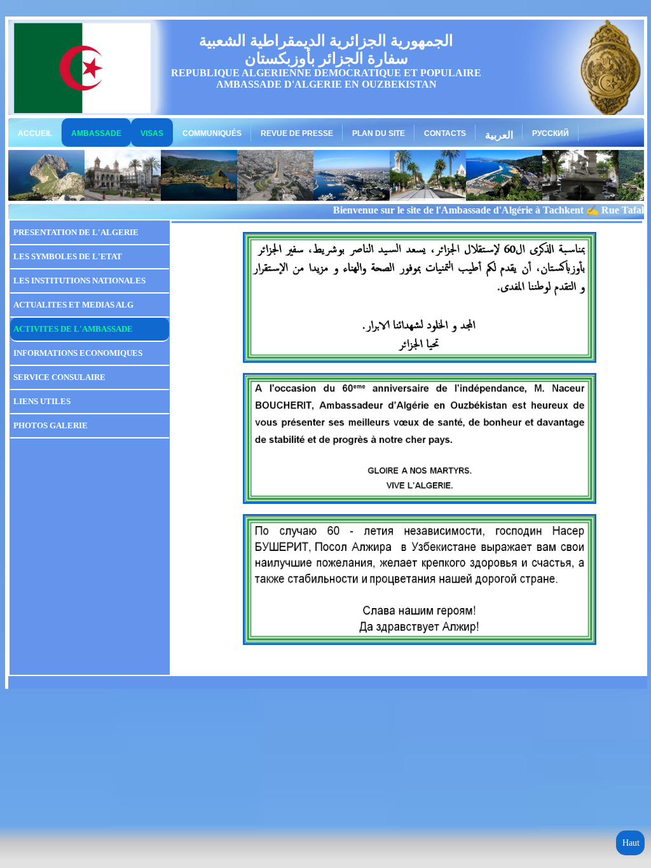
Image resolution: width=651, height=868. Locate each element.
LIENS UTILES (42, 401)
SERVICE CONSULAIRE (59, 377)
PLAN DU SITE (378, 133)
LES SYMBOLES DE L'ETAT (67, 256)
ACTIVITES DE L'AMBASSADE (73, 329)
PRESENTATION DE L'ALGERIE (76, 232)
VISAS (151, 133)
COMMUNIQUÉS (212, 133)
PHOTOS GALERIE (50, 425)
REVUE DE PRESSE (297, 133)
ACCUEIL (35, 133)
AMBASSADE (96, 133)
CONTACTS (445, 133)
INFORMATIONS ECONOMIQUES (77, 353)
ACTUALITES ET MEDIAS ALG (73, 304)
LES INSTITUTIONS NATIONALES (79, 280)
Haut (631, 843)
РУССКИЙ (550, 133)
